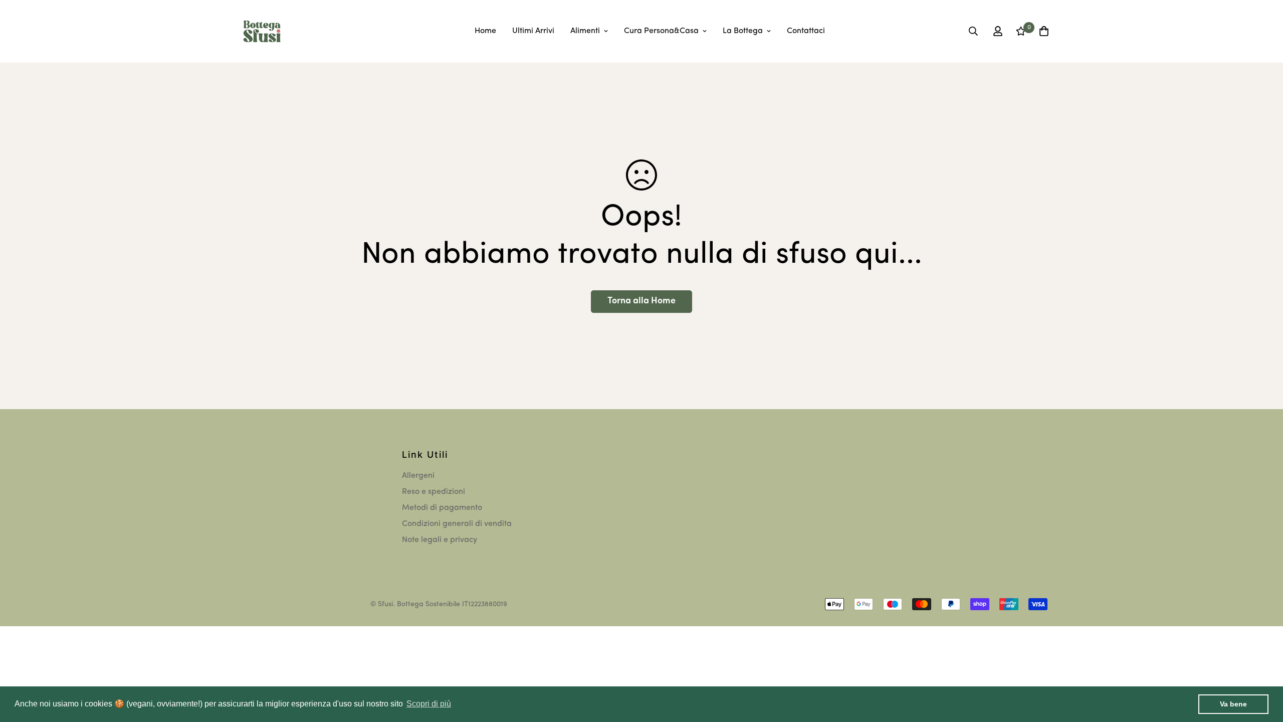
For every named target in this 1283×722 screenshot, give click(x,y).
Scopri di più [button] (428, 703)
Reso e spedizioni (433, 492)
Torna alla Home (641, 301)
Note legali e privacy (439, 540)
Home (485, 31)
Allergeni (418, 476)
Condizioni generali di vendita (457, 524)
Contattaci (806, 31)
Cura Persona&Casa (661, 31)
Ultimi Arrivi (533, 31)
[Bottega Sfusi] (262, 31)
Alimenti (585, 31)
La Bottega (743, 31)
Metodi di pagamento (442, 508)
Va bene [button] (1233, 704)
